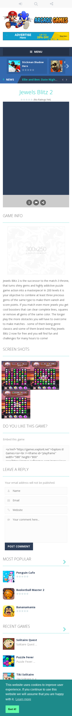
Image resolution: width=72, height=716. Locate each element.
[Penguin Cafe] (8, 576)
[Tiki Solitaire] (8, 678)
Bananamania (25, 607)
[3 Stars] (27, 100)
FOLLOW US (51, 4)
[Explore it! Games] (36, 19)
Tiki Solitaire (25, 674)
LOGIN (20, 4)
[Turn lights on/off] (29, 202)
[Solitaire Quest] (8, 643)
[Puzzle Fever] (8, 661)
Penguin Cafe (25, 572)
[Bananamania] (8, 611)
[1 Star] (22, 100)
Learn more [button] (23, 699)
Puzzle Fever (25, 657)
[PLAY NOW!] (14, 66)
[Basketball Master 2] (8, 593)
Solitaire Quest (26, 640)
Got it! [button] (12, 709)
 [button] (36, 202)
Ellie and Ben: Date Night (39, 79)
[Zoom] (16, 375)
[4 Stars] (29, 100)
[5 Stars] (32, 100)
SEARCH (36, 4)
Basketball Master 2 (30, 590)
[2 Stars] (24, 100)
